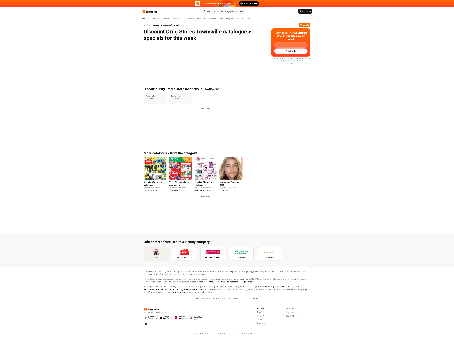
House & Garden (179, 19)
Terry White (160, 289)
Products (239, 19)
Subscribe (305, 25)
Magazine (230, 19)
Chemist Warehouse (193, 289)
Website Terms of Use (225, 334)
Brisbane (203, 281)
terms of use (303, 58)
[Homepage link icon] (197, 299)
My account (306, 11)
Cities (248, 19)
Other (221, 19)
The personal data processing (248, 334)
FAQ (259, 312)
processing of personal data (292, 60)
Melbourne (220, 281)
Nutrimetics (149, 289)
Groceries (155, 19)
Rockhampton (232, 281)
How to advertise (293, 312)
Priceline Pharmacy (175, 289)
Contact (260, 316)
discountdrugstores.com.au (174, 292)
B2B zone (290, 316)
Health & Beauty (209, 19)
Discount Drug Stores (291, 286)
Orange (242, 281)
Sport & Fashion (194, 19)
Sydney (211, 281)
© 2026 (204, 334)
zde (209, 279)
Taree (249, 281)
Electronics (166, 19)
